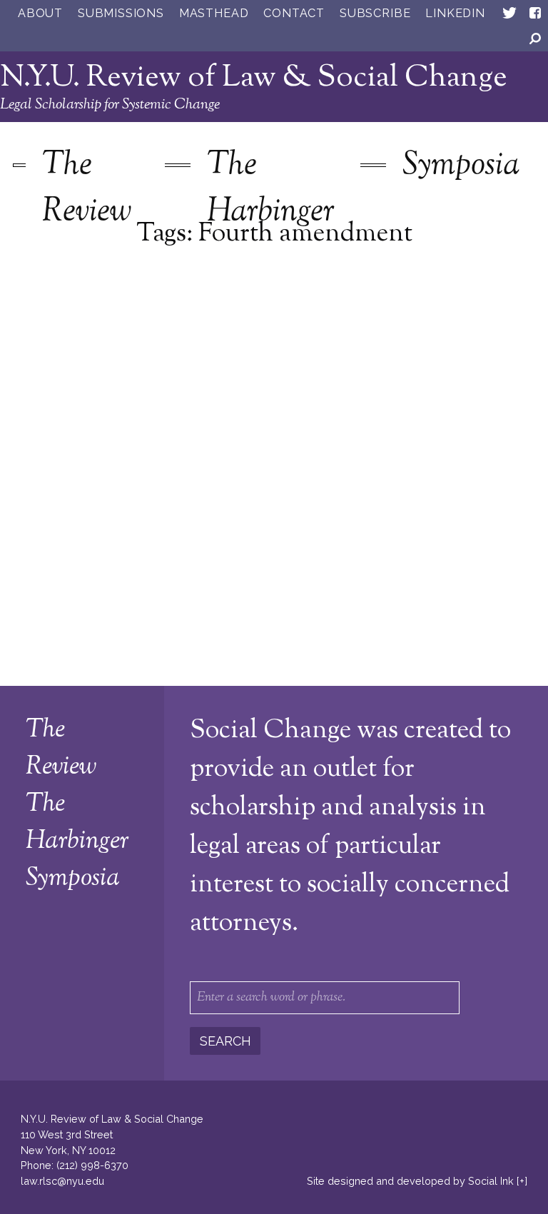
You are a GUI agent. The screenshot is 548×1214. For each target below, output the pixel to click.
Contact (294, 13)
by (410, 1181)
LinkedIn (454, 13)
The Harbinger (271, 189)
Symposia (460, 166)
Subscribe (375, 13)
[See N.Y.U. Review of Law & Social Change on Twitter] (509, 15)
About (40, 13)
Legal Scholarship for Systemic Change (110, 105)
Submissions (121, 13)
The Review (86, 189)
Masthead (213, 13)
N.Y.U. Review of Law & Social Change (253, 78)
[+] (522, 1181)
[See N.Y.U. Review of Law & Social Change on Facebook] (535, 15)
